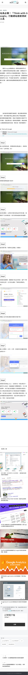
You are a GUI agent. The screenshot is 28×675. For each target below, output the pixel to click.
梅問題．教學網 (14, 2)
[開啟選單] (2, 2)
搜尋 (25, 2)
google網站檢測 (15, 640)
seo (22, 640)
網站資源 (4, 644)
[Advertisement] (14, 33)
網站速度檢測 (11, 644)
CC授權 (9, 610)
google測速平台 (5, 640)
